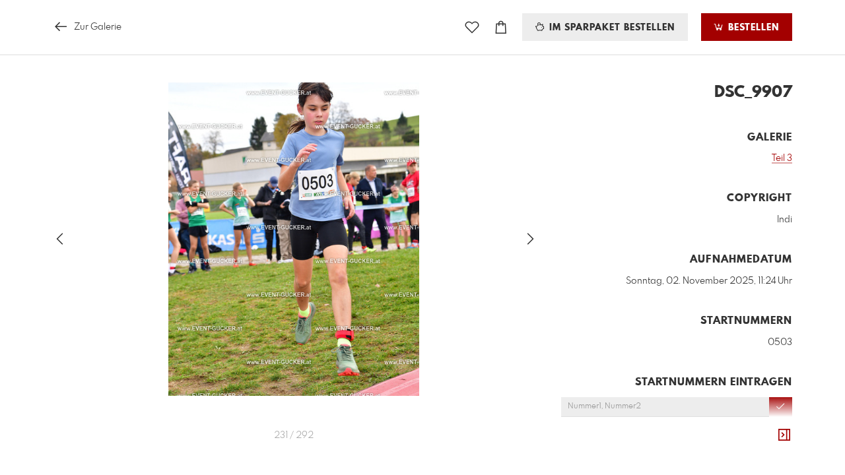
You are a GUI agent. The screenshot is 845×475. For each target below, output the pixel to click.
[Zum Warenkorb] (501, 27)
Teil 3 (782, 158)
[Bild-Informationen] (784, 435)
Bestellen (752, 27)
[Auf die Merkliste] (472, 27)
